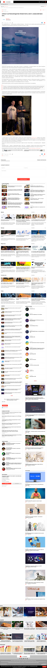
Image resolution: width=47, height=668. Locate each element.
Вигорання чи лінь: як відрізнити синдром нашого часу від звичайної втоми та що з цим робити (5, 653)
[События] (44, 1)
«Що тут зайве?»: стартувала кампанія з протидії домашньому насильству (13, 371)
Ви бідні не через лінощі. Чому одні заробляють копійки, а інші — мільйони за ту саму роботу (34, 583)
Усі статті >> (33, 212)
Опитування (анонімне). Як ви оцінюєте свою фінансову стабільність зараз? (11, 476)
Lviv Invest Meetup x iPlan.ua (34, 325)
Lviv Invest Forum (32, 308)
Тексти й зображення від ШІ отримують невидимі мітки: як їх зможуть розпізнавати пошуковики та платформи (12, 389)
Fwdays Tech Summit (33, 359)
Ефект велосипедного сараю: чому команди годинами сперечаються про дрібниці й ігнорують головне (29, 653)
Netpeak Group (34, 137)
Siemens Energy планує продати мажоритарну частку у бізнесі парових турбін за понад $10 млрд (12, 435)
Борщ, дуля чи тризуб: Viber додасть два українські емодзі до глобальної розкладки (14, 206)
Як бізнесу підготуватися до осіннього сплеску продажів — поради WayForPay (12, 375)
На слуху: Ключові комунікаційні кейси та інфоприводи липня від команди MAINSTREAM (35, 415)
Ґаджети (2, 620)
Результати (17, 483)
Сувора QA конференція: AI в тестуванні (36, 314)
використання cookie (33, 666)
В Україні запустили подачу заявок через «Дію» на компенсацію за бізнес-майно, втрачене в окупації (10, 431)
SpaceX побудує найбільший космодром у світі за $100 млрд (11, 416)
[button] (45, 212)
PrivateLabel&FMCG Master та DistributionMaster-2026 (37, 331)
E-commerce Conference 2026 (34, 365)
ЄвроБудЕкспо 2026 (33, 376)
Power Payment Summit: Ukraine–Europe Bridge (37, 342)
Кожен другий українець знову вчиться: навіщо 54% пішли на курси (13, 386)
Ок (44, 666)
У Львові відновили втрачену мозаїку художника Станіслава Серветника (13, 308)
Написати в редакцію (5, 155)
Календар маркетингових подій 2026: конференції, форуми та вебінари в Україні (13, 361)
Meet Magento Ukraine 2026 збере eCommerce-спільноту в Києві (37, 320)
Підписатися (5, 405)
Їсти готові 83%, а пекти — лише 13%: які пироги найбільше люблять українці (37, 199)
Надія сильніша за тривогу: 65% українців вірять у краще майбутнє (13, 364)
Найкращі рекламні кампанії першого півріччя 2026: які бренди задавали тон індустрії (34, 464)
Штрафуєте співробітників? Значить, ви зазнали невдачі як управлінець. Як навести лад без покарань (34, 550)
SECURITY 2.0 (32, 370)
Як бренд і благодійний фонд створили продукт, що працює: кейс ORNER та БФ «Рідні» (5, 641)
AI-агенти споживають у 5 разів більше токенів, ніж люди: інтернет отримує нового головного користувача (37, 195)
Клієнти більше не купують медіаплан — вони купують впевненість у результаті (33, 517)
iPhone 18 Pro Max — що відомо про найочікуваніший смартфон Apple (29, 628)
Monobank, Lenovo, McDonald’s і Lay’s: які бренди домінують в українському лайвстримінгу (13, 393)
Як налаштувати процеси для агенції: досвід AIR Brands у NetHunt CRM (34, 485)
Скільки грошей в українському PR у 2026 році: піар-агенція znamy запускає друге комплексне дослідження (13, 378)
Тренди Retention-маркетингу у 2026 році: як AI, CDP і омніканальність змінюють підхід (33, 566)
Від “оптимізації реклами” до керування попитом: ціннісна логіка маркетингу (34, 533)
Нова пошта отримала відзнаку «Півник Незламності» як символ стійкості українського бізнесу (15, 194)
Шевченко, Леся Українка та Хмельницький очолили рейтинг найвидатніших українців (36, 202)
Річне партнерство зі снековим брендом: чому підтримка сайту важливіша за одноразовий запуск (29, 641)
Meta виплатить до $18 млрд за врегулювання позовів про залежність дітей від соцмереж (11, 424)
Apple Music (33, 148)
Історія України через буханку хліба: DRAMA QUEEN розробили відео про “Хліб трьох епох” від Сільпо (15, 190)
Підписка (45, 1)
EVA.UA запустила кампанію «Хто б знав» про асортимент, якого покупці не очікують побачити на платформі (34, 448)
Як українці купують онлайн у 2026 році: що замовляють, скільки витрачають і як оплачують (37, 186)
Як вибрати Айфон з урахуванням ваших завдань (6, 628)
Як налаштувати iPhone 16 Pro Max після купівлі (17, 628)
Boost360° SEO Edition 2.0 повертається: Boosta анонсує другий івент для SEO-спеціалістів (37, 348)
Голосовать (6, 483)
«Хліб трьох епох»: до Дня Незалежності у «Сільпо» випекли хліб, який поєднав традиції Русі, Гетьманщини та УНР (13, 350)
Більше (12, 395)
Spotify (30, 148)
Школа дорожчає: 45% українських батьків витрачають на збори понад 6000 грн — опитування (13, 368)
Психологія (2, 644)
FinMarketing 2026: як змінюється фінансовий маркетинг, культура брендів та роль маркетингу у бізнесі (13, 357)
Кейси (1, 632)
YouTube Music (38, 148)
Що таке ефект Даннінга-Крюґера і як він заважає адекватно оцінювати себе (17, 653)
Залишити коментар (23, 179)
